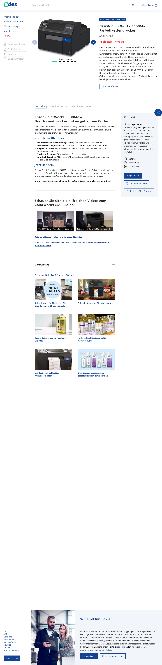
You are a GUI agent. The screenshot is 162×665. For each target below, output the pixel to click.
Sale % (7, 35)
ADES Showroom (11, 650)
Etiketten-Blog (10, 639)
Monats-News (10, 31)
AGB (5, 634)
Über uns (8, 636)
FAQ (5, 631)
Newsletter (8, 645)
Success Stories (10, 642)
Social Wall (8, 647)
